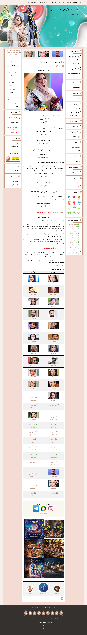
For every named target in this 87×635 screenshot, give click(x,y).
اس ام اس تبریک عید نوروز (74, 73)
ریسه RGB (77, 182)
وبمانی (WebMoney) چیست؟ (14, 123)
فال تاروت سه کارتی (13, 75)
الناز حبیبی (33, 282)
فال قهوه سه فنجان (75, 112)
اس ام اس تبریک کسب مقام (74, 59)
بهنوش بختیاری (33, 449)
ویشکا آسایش (33, 476)
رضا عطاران (53, 329)
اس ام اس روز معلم (75, 76)
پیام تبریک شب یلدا (14, 153)
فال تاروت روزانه (14, 61)
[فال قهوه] (54, 549)
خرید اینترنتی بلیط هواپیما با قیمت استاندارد (13, 128)
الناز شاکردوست (53, 434)
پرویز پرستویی (33, 488)
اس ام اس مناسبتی (43, 2)
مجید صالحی (33, 464)
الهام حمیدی (33, 376)
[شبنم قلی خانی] (29, 54)
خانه (81, 2)
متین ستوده (33, 329)
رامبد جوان (53, 442)
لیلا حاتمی (33, 496)
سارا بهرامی (53, 353)
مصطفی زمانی (33, 365)
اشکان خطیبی (53, 294)
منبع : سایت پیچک (60, 265)
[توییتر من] (39, 613)
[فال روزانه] (34, 529)
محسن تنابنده (53, 419)
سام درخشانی (33, 294)
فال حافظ (75, 2)
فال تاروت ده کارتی (14, 92)
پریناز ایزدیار (53, 400)
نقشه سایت (37, 622)
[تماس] (43, 613)
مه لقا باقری (53, 376)
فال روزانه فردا (15, 181)
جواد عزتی (53, 365)
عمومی (55, 599)
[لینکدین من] (26, 613)
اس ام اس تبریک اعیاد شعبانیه (75, 64)
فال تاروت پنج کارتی (13, 82)
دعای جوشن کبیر (76, 147)
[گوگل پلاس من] (34, 613)
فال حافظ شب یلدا (14, 150)
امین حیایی (53, 341)
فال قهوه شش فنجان (75, 115)
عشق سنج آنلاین (76, 172)
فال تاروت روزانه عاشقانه (12, 99)
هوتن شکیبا (53, 388)
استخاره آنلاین (53, 2)
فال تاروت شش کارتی (13, 86)
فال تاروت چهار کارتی (13, 79)
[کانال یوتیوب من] (30, 613)
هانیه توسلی (33, 400)
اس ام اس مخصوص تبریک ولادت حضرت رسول (74, 69)
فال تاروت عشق (14, 96)
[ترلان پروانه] (43, 54)
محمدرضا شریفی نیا (53, 407)
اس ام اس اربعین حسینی (74, 56)
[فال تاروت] (54, 529)
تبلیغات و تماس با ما (32, 2)
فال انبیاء (78, 98)
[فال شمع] (34, 549)
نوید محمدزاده (33, 407)
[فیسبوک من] (52, 613)
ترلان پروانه (53, 488)
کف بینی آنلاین (76, 126)
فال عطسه (16, 170)
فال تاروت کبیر (15, 65)
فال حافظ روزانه (14, 146)
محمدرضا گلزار (33, 457)
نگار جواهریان (53, 449)
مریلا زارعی (53, 282)
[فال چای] (54, 568)
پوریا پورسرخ (33, 434)
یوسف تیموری (53, 457)
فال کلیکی (77, 161)
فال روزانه (61, 2)
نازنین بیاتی (53, 306)
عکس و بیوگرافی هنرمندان (12, 185)
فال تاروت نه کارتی (14, 89)
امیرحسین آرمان (53, 496)
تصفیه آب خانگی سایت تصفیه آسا (14, 118)
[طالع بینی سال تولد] (74, 237)
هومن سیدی (53, 318)
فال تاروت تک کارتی (13, 72)
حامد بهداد (33, 442)
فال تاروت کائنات (14, 68)
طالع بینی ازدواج (76, 136)
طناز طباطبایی (33, 341)
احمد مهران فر (53, 476)
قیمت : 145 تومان (13, 52)
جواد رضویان (53, 464)
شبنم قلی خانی (33, 388)
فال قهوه (78, 108)
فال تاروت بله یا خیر (13, 103)
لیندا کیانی (53, 427)
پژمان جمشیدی (33, 427)
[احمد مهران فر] (57, 54)
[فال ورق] (34, 568)
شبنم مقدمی (33, 419)
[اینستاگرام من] (48, 613)
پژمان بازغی (33, 318)
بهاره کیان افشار (33, 306)
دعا (79, 150)
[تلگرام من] (56, 613)
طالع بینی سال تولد (75, 252)
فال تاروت (68, 2)
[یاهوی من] (61, 613)
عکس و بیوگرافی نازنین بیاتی (64, 9)
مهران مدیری (33, 353)
